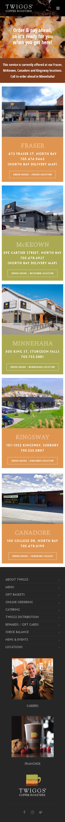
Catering (12, 609)
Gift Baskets (15, 594)
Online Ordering (19, 602)
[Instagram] (32, 812)
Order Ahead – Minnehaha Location (32, 367)
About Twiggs (16, 579)
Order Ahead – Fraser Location (32, 174)
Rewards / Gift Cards (22, 624)
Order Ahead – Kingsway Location (32, 460)
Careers (32, 706)
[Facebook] (24, 812)
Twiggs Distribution (22, 617)
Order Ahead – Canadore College (32, 556)
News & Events (16, 639)
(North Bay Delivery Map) (32, 164)
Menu (9, 587)
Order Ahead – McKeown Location (32, 273)
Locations (14, 647)
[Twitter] (40, 812)
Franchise (32, 763)
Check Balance (17, 632)
